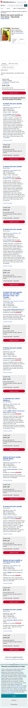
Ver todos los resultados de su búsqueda (14, 659)
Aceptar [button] (14, 696)
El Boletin (9, 358)
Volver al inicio (14, 664)
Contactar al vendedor (7, 140)
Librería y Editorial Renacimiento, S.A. (15, 309)
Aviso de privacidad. (9, 693)
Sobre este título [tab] (13, 63)
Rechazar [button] (14, 700)
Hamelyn (9, 114)
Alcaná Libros (10, 517)
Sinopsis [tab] (4, 63)
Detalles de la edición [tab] (8, 67)
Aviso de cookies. (9, 690)
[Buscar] (25, 5)
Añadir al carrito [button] (14, 93)
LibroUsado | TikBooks (12, 620)
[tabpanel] (13, 72)
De (14, 41)
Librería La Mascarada (12, 469)
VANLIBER (9, 572)
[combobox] (16, 5)
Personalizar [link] (14, 704)
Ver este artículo (5, 83)
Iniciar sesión (20, 2)
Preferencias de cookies (18, 687)
